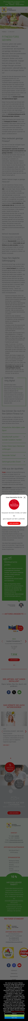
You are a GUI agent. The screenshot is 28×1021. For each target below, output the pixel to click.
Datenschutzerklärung (18, 1011)
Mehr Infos (14, 1017)
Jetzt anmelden (14, 523)
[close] (24, 497)
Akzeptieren (14, 1015)
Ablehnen (14, 1013)
